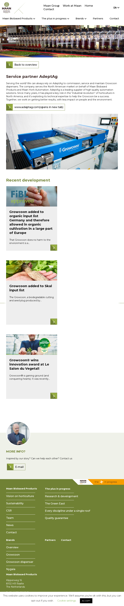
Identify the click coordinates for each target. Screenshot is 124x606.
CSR (9, 510)
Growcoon (13, 554)
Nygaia (10, 569)
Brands (10, 540)
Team (10, 517)
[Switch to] (115, 7)
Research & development (61, 496)
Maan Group (51, 5)
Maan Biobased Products (21, 488)
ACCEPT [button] (86, 600)
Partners (98, 18)
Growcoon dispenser (19, 561)
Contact (48, 9)
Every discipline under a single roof (67, 510)
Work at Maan (72, 5)
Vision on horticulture (20, 496)
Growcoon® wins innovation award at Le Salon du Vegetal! (29, 364)
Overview (12, 547)
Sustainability (15, 503)
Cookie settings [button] (66, 600)
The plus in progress (57, 488)
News (10, 525)
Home (89, 5)
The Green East (55, 503)
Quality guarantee (56, 518)
